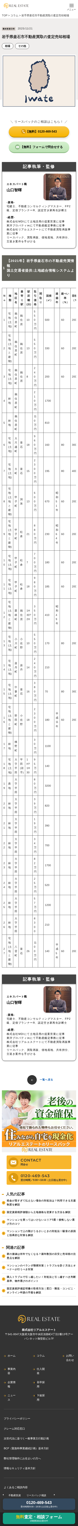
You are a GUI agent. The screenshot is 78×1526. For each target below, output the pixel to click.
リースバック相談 (36, 1495)
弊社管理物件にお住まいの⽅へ (22, 1458)
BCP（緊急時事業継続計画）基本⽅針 (26, 1448)
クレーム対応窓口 (14, 1428)
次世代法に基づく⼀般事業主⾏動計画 (26, 1438)
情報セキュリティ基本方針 (20, 1468)
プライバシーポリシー (17, 1418)
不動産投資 (15, 1495)
